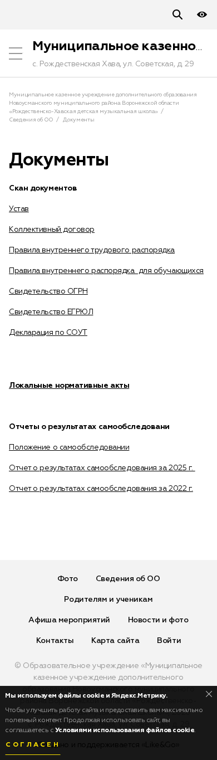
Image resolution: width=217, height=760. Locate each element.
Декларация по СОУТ (48, 333)
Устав (19, 209)
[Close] (209, 694)
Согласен (33, 745)
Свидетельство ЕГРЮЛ (51, 312)
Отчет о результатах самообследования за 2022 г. (101, 489)
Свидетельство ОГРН (48, 291)
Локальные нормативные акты (69, 385)
